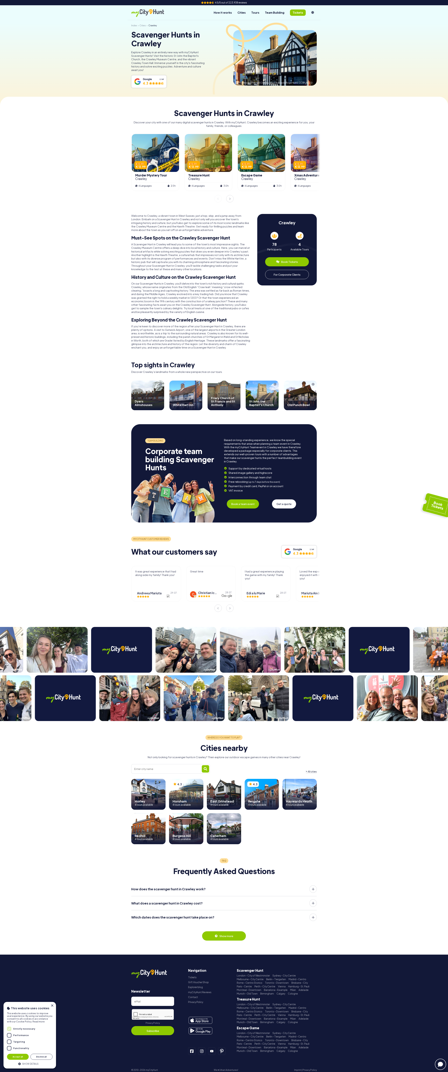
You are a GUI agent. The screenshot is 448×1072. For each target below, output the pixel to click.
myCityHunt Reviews (199, 992)
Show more (226, 936)
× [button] (52, 1005)
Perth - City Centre (264, 986)
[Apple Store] (200, 1020)
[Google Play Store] (200, 1030)
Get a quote (284, 504)
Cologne (293, 993)
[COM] (313, 12)
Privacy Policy (153, 1023)
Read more (39, 1021)
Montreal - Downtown (249, 989)
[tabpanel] (274, 241)
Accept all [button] (18, 1057)
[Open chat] (440, 1064)
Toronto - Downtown (277, 982)
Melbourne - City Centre (250, 979)
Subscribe (152, 1030)
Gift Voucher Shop (198, 982)
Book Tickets (289, 261)
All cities (312, 771)
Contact (193, 997)
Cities (241, 12)
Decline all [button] (41, 1057)
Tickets (192, 977)
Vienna (282, 986)
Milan (293, 989)
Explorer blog (195, 987)
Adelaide (304, 989)
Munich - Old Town (247, 993)
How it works (223, 12)
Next (230, 198)
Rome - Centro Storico (249, 982)
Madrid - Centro (297, 979)
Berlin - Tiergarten (276, 979)
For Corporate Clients (287, 274)
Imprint (297, 1070)
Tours (255, 12)
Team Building (274, 12)
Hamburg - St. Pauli (298, 986)
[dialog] (30, 1035)
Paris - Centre (244, 986)
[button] (29, 1063)
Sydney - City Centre (284, 975)
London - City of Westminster (253, 975)
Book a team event (243, 504)
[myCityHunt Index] (151, 12)
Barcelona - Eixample (276, 989)
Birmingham (267, 993)
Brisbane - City (299, 982)
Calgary (280, 993)
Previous (218, 198)
